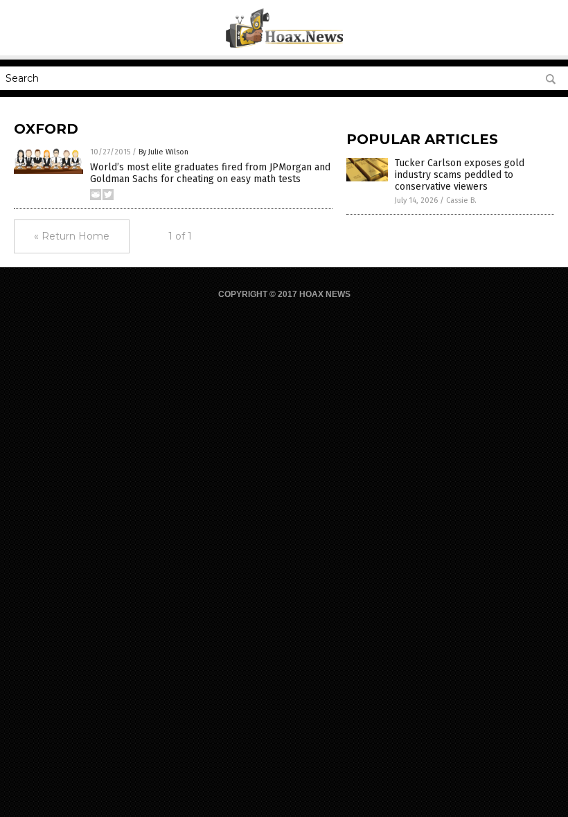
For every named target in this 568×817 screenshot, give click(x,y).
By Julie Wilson (163, 151)
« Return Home (71, 236)
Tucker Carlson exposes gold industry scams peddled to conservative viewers (459, 174)
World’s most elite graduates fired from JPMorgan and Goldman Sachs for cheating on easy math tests (210, 173)
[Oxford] (284, 46)
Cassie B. (461, 200)
